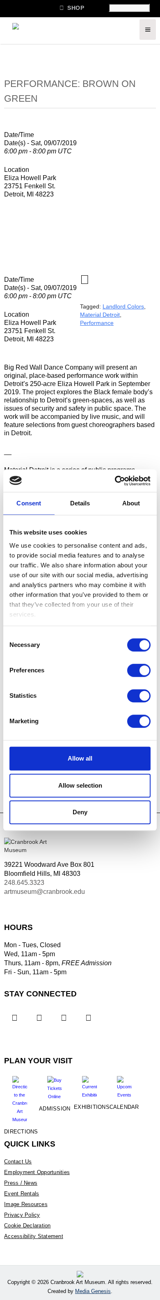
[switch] (139, 670)
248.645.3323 (24, 882)
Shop (71, 8)
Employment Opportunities (37, 1172)
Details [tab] (80, 503)
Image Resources (26, 1204)
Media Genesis (93, 1291)
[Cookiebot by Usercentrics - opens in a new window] (115, 480)
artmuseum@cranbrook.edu (44, 891)
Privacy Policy (22, 1215)
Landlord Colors (123, 306)
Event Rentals (21, 1193)
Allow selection (80, 785)
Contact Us (18, 1161)
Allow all (80, 758)
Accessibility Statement (33, 1236)
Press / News (20, 1183)
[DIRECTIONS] (19, 1096)
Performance (97, 323)
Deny (80, 812)
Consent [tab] (28, 503)
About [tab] (131, 503)
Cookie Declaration (27, 1225)
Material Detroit (100, 314)
